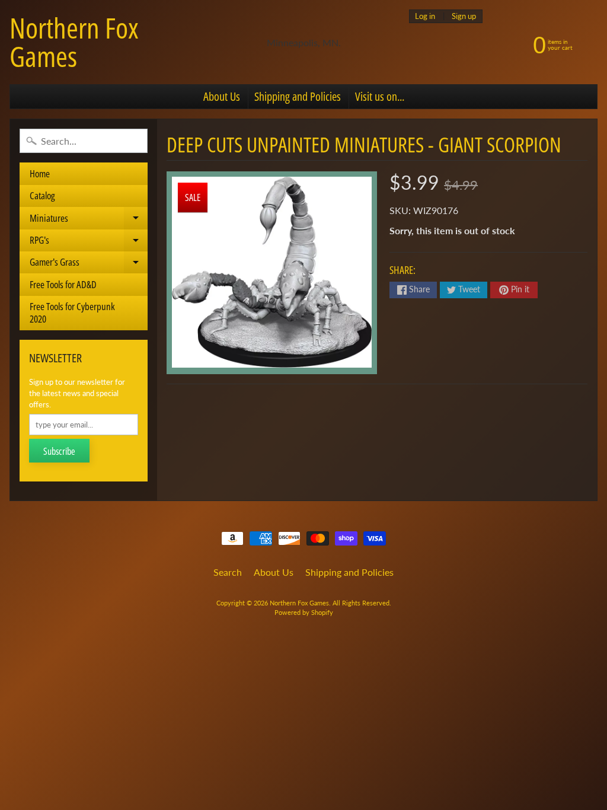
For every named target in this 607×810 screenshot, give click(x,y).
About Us (221, 96)
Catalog (42, 195)
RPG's (89, 242)
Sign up (464, 16)
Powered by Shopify (303, 612)
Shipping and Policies (297, 96)
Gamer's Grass (89, 264)
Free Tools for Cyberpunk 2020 (72, 312)
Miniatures (89, 220)
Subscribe (59, 451)
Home (40, 173)
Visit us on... (379, 96)
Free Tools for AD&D (63, 284)
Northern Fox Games (74, 42)
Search (227, 572)
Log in (425, 16)
